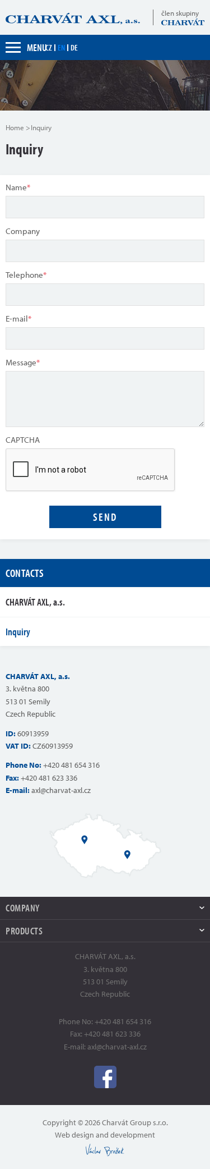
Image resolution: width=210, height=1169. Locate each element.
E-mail (18, 318)
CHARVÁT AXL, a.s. (35, 601)
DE (74, 47)
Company (23, 231)
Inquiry (18, 631)
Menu (37, 47)
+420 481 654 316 (71, 765)
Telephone (26, 274)
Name (18, 187)
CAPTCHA (23, 439)
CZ (48, 47)
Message (23, 362)
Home (15, 127)
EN (61, 47)
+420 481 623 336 (49, 778)
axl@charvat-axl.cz (61, 790)
